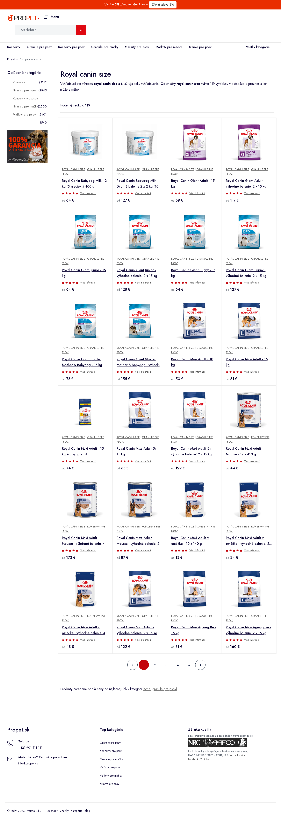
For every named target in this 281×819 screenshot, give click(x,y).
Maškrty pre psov (137, 47)
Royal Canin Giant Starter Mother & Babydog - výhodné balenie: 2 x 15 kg (139, 362)
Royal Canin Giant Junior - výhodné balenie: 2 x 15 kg (137, 273)
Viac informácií (88, 193)
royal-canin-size (31, 59)
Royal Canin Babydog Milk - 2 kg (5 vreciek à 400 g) (84, 183)
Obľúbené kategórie (24, 72)
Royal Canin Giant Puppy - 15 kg (193, 273)
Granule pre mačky (104, 47)
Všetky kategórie (258, 47)
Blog (87, 811)
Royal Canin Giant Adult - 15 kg (193, 183)
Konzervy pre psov (71, 47)
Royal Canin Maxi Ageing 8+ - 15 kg (193, 630)
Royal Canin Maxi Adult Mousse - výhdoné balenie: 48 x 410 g (84, 541)
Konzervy (13, 47)
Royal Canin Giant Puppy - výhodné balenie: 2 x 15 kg (246, 273)
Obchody (52, 811)
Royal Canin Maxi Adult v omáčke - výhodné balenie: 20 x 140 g (248, 541)
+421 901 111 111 (30, 747)
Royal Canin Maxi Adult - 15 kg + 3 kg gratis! (83, 451)
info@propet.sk (28, 763)
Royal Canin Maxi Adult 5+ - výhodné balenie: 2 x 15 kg (192, 451)
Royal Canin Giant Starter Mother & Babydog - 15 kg (82, 362)
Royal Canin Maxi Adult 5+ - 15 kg (138, 451)
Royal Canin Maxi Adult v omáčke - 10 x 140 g (190, 541)
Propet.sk (12, 59)
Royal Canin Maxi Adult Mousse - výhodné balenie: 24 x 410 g (139, 541)
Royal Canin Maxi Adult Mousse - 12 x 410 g (243, 451)
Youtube (204, 759)
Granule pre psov (39, 47)
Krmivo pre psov (199, 47)
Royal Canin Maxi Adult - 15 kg (247, 362)
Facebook (193, 759)
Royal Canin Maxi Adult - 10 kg (192, 362)
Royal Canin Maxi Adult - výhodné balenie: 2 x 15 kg (137, 630)
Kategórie (76, 811)
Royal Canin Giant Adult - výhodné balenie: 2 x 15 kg (246, 183)
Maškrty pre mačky (169, 47)
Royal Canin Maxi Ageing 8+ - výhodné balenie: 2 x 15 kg (248, 630)
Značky (64, 811)
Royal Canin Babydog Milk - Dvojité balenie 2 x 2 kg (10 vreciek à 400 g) (137, 183)
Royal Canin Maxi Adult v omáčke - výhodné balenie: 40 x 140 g (84, 630)
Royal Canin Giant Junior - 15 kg (84, 273)
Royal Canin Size (73, 169)
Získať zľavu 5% (163, 4)
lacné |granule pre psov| (160, 689)
